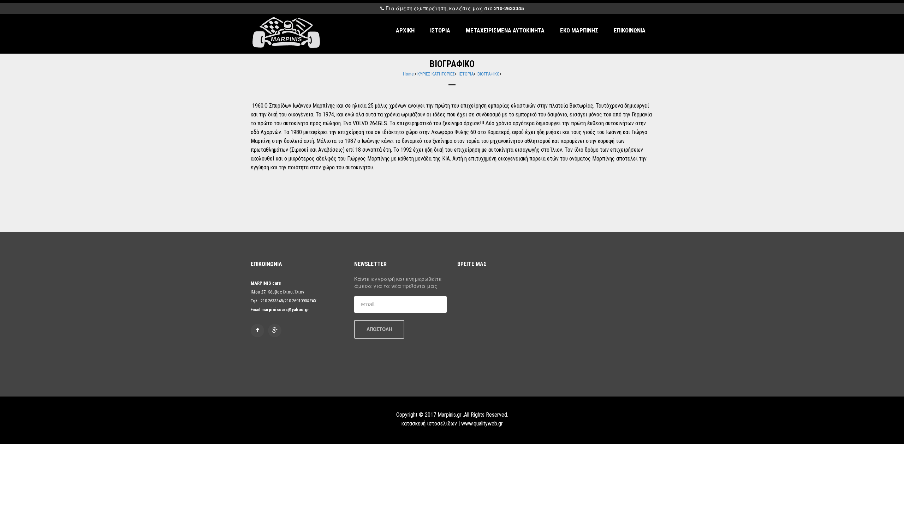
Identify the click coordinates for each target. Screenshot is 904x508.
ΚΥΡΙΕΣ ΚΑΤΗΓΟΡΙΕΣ (436, 74)
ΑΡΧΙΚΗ (405, 30)
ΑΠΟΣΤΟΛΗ (379, 329)
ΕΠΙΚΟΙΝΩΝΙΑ (630, 30)
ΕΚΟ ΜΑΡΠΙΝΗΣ (579, 30)
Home (408, 74)
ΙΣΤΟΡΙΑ (440, 30)
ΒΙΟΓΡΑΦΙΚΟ (488, 74)
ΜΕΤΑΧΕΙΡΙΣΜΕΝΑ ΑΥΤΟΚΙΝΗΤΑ (505, 30)
